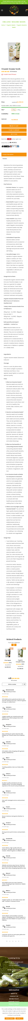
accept (19, 1018)
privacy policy (9, 1018)
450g (18, 110)
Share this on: (5, 143)
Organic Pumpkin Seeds (20, 661)
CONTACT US (14, 996)
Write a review (12, 684)
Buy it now (14, 134)
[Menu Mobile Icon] (2, 10)
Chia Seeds (7, 660)
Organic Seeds (11, 25)
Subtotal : (4, 119)
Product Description (8, 154)
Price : (3, 102)
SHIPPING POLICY (14, 1001)
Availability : (5, 114)
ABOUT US (14, 993)
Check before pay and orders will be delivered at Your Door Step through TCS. (14, 2)
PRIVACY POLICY (14, 1004)
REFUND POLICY (14, 999)
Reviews (5, 158)
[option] (14, 52)
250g (13, 110)
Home (3, 25)
